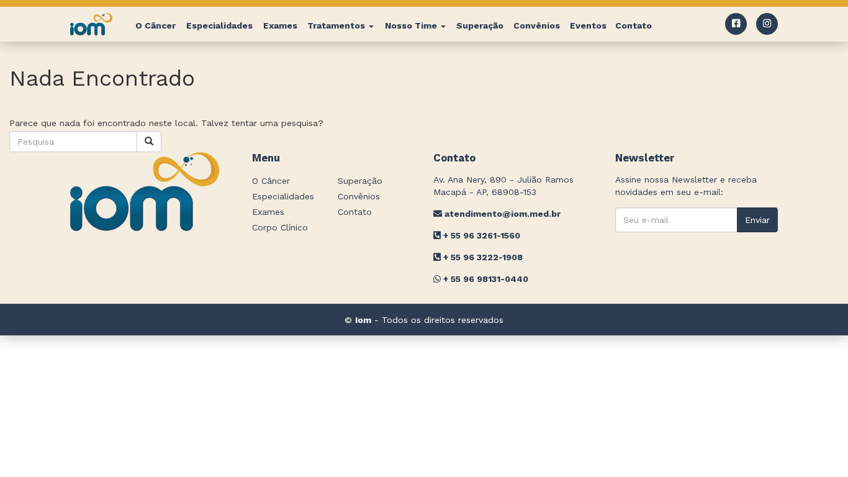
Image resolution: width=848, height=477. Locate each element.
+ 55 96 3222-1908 (482, 257)
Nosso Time (412, 25)
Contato (633, 25)
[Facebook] (736, 24)
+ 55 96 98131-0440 (484, 279)
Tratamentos (337, 25)
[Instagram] (767, 24)
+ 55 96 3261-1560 (480, 235)
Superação (479, 25)
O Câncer (155, 25)
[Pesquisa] (149, 141)
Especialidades (219, 25)
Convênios (536, 25)
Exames (280, 25)
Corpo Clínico (280, 227)
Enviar (757, 220)
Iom (363, 320)
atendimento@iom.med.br (501, 214)
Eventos (588, 25)
